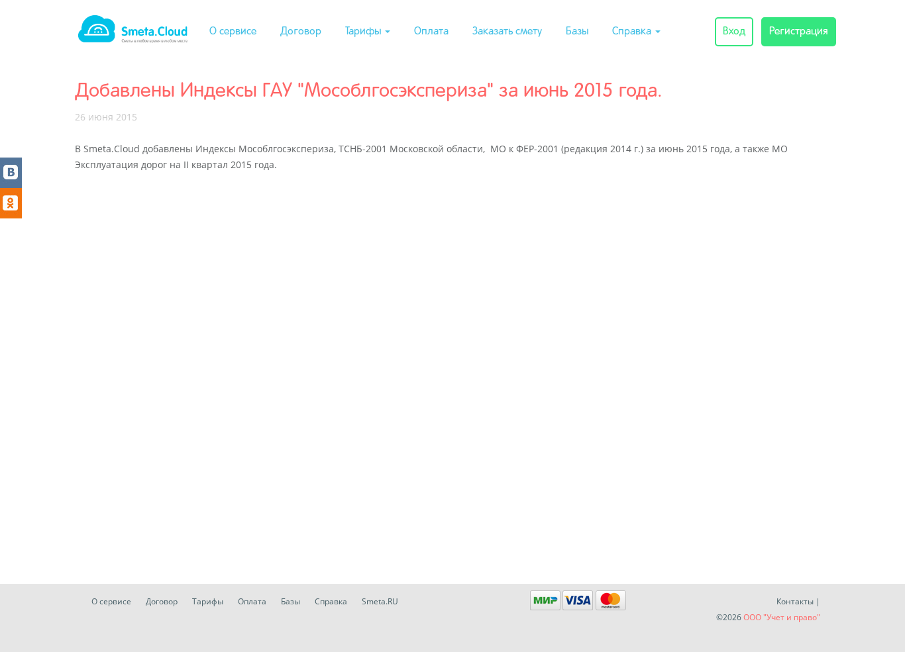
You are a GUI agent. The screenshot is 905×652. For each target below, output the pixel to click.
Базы (577, 31)
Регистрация (798, 31)
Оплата (431, 31)
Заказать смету (507, 31)
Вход (734, 31)
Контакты (795, 601)
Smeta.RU (380, 601)
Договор (300, 31)
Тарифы (364, 31)
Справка (633, 31)
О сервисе (232, 31)
